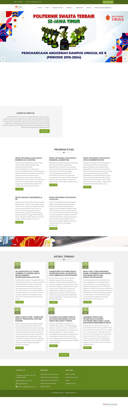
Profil (46, 8)
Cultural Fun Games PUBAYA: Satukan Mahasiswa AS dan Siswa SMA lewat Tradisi (62, 319)
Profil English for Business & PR (28, 198)
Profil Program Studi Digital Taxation (62, 198)
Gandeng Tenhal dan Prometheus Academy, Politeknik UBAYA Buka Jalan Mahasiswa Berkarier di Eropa (97, 320)
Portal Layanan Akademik (102, 8)
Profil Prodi (19, 189)
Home (40, 8)
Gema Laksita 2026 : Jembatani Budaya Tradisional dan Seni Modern (29, 319)
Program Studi (57, 8)
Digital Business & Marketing (49, 377)
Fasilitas (69, 8)
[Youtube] (100, 2)
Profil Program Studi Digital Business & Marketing (62, 159)
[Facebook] (97, 2)
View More (44, 131)
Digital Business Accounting (49, 374)
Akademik (79, 8)
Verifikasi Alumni (70, 383)
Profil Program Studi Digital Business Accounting (28, 159)
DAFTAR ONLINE (108, 2)
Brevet (89, 8)
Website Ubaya (70, 374)
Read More (19, 302)
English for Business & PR (48, 383)
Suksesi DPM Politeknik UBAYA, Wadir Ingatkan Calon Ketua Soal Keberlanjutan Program (63, 273)
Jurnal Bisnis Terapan (72, 377)
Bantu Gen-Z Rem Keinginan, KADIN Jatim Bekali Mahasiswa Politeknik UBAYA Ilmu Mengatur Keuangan (97, 274)
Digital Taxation (45, 386)
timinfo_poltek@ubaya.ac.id (34, 2)
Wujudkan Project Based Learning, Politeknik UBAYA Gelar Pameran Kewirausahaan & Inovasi (27, 274)
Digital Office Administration (49, 380)
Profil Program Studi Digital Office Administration (96, 159)
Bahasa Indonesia (111, 404)
